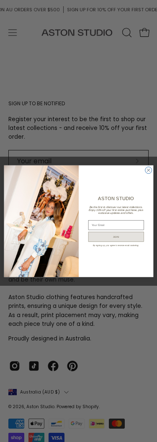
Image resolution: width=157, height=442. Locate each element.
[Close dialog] (148, 170)
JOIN (116, 236)
